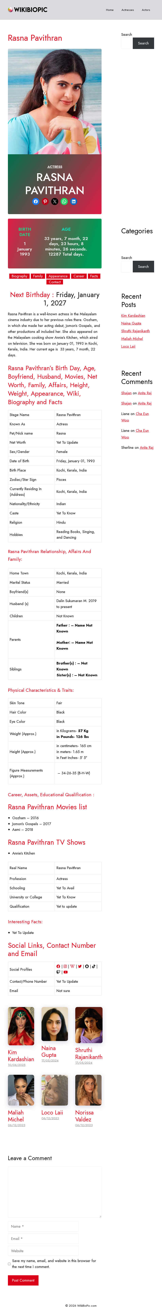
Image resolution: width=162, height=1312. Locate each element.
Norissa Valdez (84, 1116)
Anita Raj (145, 393)
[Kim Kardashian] (21, 1042)
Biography (19, 276)
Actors (146, 10)
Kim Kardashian (21, 1055)
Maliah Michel (16, 1116)
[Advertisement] (137, 147)
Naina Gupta (48, 1051)
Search (126, 34)
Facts (94, 276)
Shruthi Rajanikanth (89, 1053)
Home (110, 10)
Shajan (126, 393)
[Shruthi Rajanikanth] (89, 1040)
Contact (55, 282)
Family (38, 276)
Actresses (128, 10)
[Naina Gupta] (54, 1038)
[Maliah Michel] (21, 1102)
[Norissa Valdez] (88, 1102)
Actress (54, 166)
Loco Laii (52, 1112)
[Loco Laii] (54, 1102)
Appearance (58, 276)
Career (78, 276)
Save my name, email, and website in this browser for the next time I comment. (54, 1263)
